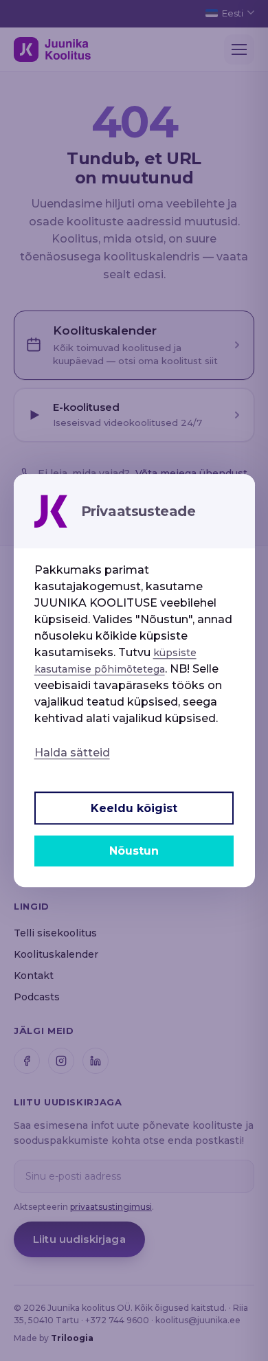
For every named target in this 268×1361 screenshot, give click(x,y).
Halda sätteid (72, 752)
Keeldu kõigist (134, 808)
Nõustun (134, 850)
